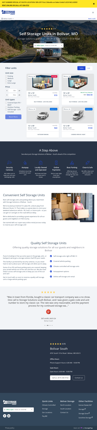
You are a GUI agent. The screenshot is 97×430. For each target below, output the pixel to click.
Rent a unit (91, 19)
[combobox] (48, 45)
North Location (65, 405)
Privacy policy (9, 428)
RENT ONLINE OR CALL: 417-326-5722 (15, 5)
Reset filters (13, 117)
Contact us (79, 378)
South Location (65, 409)
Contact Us (64, 412)
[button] (40, 53)
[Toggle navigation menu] (93, 12)
